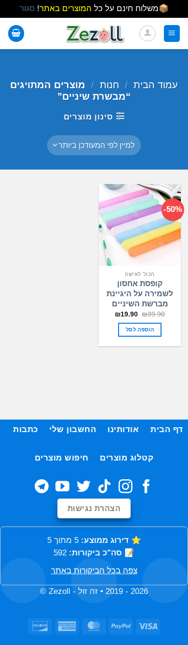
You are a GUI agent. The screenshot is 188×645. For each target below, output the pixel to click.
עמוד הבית (156, 84)
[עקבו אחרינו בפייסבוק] (146, 487)
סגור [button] (27, 8)
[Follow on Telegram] (42, 487)
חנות (109, 84)
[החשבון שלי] (147, 34)
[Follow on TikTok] (104, 487)
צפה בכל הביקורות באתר (94, 570)
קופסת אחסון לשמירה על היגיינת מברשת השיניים (140, 293)
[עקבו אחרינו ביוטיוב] (62, 487)
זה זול (88, 591)
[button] (172, 33)
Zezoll (59, 591)
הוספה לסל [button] (140, 329)
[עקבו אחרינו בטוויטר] (84, 487)
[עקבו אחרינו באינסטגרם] (126, 487)
